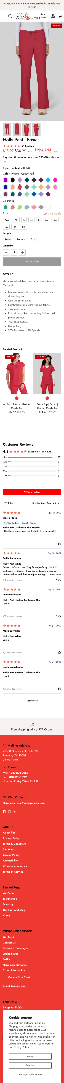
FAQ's (6, 959)
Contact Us (9, 943)
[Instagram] (9, 811)
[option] (32, 71)
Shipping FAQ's (12, 1007)
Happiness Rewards (15, 965)
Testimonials (10, 899)
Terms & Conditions (14, 844)
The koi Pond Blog (14, 910)
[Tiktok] (15, 811)
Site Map (8, 849)
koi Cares (8, 893)
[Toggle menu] (4, 16)
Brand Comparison (14, 986)
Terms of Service (13, 872)
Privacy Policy (21, 1047)
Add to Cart (32, 261)
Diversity (8, 904)
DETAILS (8, 274)
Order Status (10, 954)
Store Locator (44, 16)
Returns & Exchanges (15, 948)
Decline (30, 1065)
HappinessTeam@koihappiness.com (24, 803)
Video (6, 915)
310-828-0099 (18, 777)
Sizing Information (14, 970)
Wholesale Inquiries (15, 866)
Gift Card (8, 937)
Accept (30, 1056)
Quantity (8, 246)
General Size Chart (19, 977)
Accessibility (10, 861)
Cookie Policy (11, 855)
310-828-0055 (19, 773)
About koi (9, 833)
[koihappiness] (28, 16)
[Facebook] (4, 811)
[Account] (52, 16)
